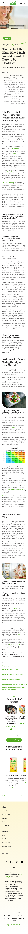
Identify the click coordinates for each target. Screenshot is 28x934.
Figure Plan (20, 634)
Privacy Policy (7, 916)
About (4, 811)
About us (5, 825)
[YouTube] (22, 864)
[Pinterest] (17, 864)
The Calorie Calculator (8, 182)
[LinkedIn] (14, 869)
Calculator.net (15, 148)
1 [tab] (13, 735)
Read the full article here (11, 727)
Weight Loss (7, 38)
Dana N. (4, 496)
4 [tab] (20, 791)
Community (5, 850)
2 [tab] (15, 735)
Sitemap (14, 920)
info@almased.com (10, 878)
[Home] (12, 4)
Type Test (4, 839)
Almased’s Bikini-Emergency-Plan (15, 489)
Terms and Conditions (18, 916)
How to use (6, 814)
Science (5, 822)
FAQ (3, 835)
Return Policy (7, 918)
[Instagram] (11, 864)
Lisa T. (15, 608)
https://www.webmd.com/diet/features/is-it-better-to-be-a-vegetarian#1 (13, 688)
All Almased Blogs (14, 740)
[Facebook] (6, 864)
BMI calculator (14, 153)
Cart (24, 4)
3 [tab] (17, 735)
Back (3, 796)
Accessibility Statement (18, 918)
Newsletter (5, 853)
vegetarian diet (15, 427)
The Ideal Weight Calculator (14, 172)
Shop (4, 807)
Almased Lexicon (6, 846)
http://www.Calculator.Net (9, 666)
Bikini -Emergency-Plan (15, 644)
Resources (6, 831)
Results (4, 818)
